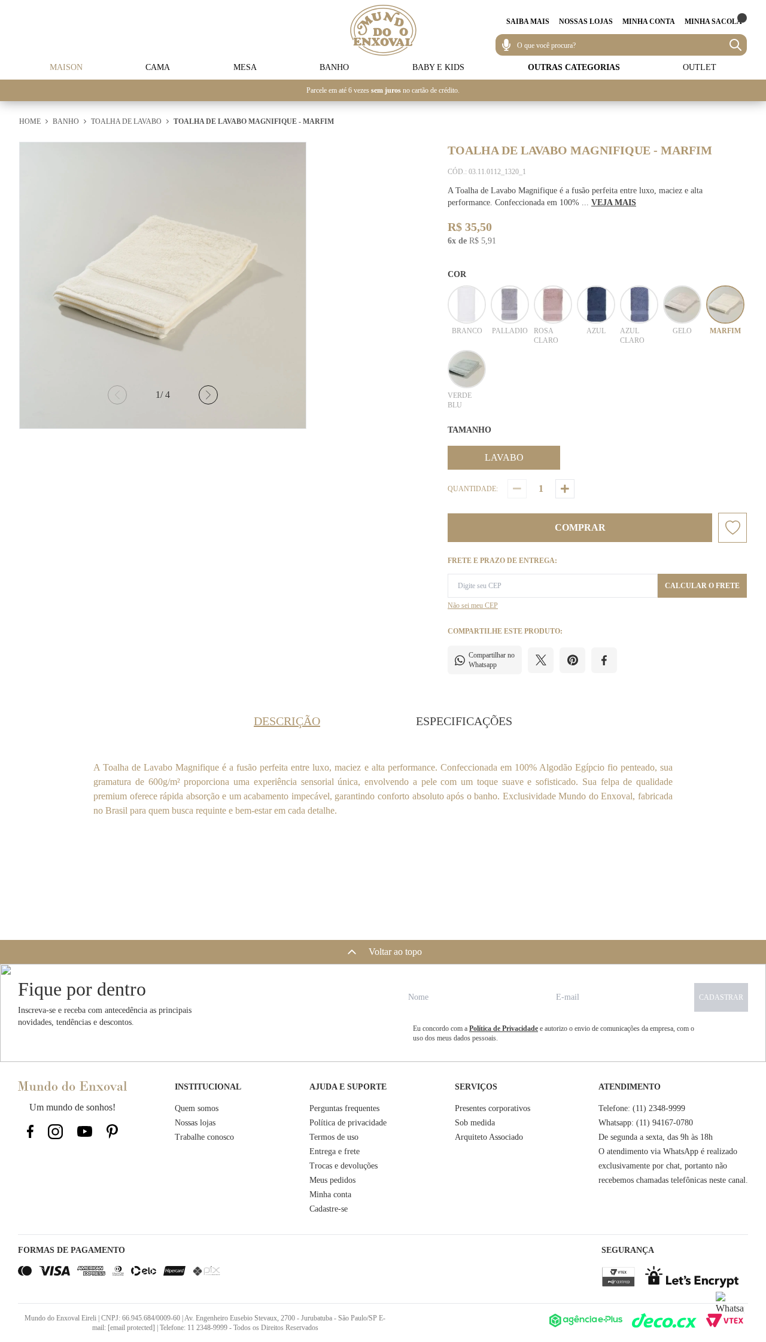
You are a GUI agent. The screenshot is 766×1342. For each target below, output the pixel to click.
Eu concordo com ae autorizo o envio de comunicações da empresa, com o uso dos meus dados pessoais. (553, 1033)
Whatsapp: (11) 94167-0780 (645, 1122)
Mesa (245, 67)
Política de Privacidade (503, 1028)
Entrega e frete (334, 1151)
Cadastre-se (328, 1208)
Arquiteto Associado (489, 1137)
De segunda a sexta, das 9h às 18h (655, 1137)
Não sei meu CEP (473, 605)
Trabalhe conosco (204, 1137)
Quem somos (196, 1108)
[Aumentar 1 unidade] (564, 488)
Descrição (287, 721)
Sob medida (475, 1122)
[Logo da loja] (383, 30)
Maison (66, 67)
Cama (157, 67)
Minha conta (330, 1194)
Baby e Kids (438, 67)
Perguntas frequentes (344, 1108)
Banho (334, 67)
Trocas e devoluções (343, 1165)
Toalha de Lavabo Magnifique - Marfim (254, 121)
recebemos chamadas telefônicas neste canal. (673, 1180)
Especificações (464, 721)
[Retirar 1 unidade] (517, 488)
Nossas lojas (195, 1122)
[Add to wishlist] (732, 527)
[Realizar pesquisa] (735, 45)
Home (30, 121)
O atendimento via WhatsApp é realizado (667, 1151)
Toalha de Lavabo (126, 121)
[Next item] (208, 394)
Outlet (699, 67)
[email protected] (131, 1327)
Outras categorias (574, 67)
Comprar (580, 527)
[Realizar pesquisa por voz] (506, 45)
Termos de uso (333, 1137)
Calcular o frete (702, 586)
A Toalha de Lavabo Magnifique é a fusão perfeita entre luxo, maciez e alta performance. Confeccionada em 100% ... (575, 196)
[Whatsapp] (730, 1306)
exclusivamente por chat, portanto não (662, 1165)
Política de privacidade (348, 1122)
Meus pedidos (332, 1180)
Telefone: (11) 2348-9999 (641, 1108)
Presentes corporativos (492, 1108)
